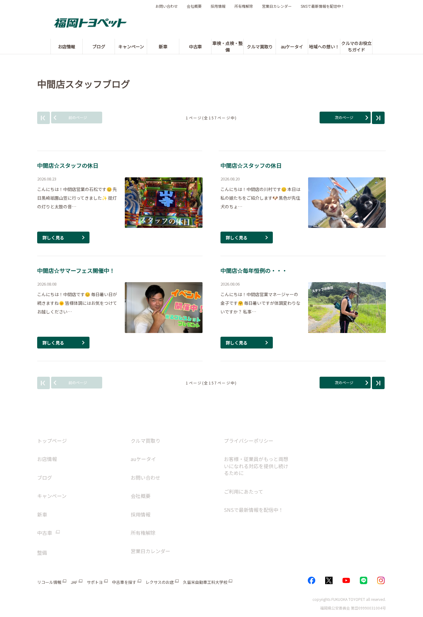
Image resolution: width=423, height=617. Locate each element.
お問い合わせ (166, 6)
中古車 (44, 532)
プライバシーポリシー (248, 440)
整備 (42, 552)
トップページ (52, 440)
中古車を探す (124, 582)
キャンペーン (52, 495)
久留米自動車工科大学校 (205, 582)
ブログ (44, 477)
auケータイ (143, 459)
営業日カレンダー (277, 6)
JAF (74, 582)
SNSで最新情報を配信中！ (323, 6)
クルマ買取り (145, 440)
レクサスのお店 (160, 582)
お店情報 (47, 459)
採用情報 (218, 6)
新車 (42, 514)
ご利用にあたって (243, 491)
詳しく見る (53, 237)
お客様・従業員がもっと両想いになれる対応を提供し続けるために (256, 466)
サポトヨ (95, 582)
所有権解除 (243, 6)
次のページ (344, 117)
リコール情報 (49, 582)
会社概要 (194, 6)
